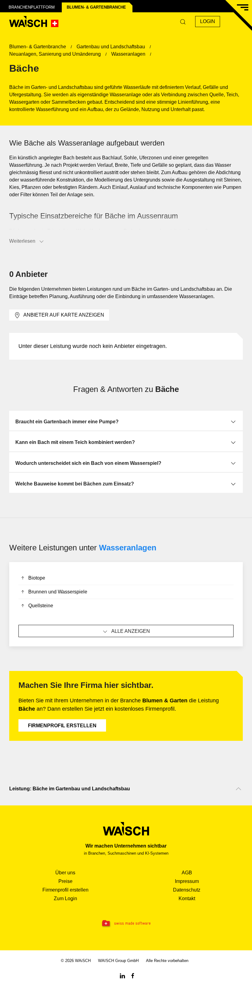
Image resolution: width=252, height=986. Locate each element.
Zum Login (65, 898)
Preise (65, 881)
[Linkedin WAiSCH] (122, 975)
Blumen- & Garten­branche (96, 7)
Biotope (36, 578)
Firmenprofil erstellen (62, 725)
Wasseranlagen (127, 547)
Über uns (65, 872)
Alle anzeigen (130, 631)
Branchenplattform (32, 7)
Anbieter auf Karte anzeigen (63, 314)
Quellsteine (40, 605)
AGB (187, 872)
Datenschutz (186, 889)
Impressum (187, 881)
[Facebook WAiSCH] (133, 975)
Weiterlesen (22, 241)
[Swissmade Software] (126, 923)
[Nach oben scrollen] (238, 789)
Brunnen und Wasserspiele (57, 591)
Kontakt (187, 898)
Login (207, 21)
